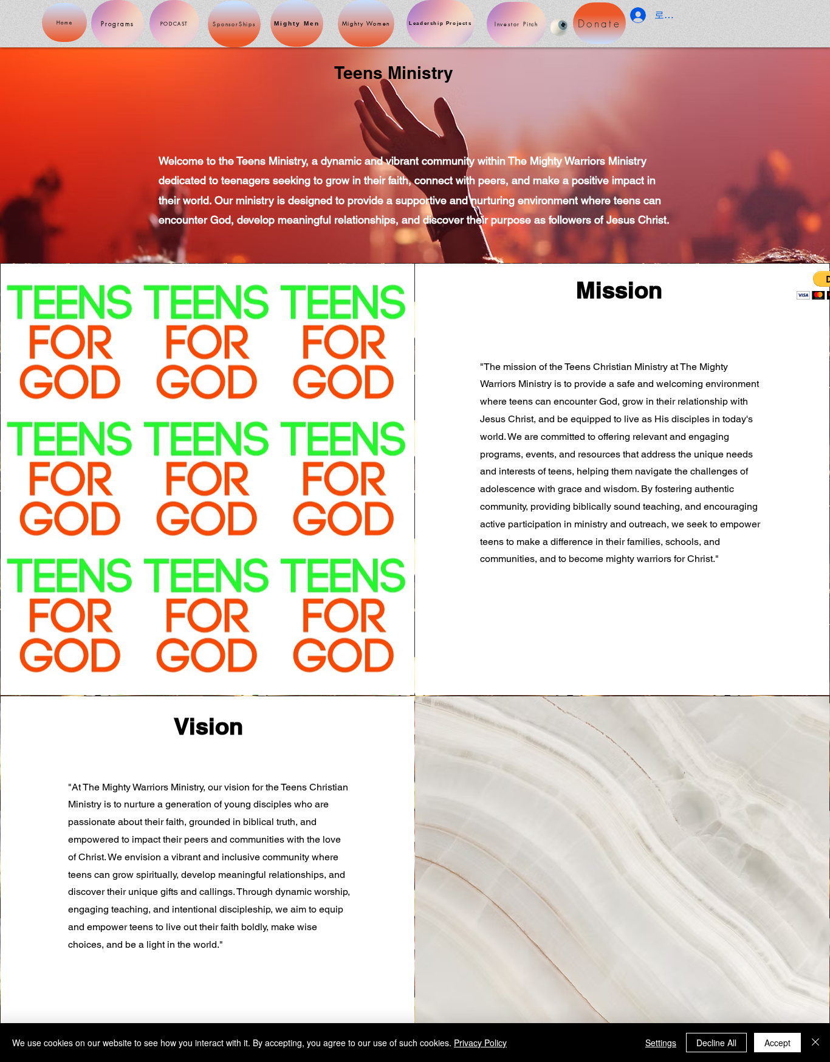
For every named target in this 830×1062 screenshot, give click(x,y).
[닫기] (815, 1042)
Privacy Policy (480, 1042)
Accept (777, 1042)
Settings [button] (660, 1042)
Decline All (716, 1042)
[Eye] (559, 27)
